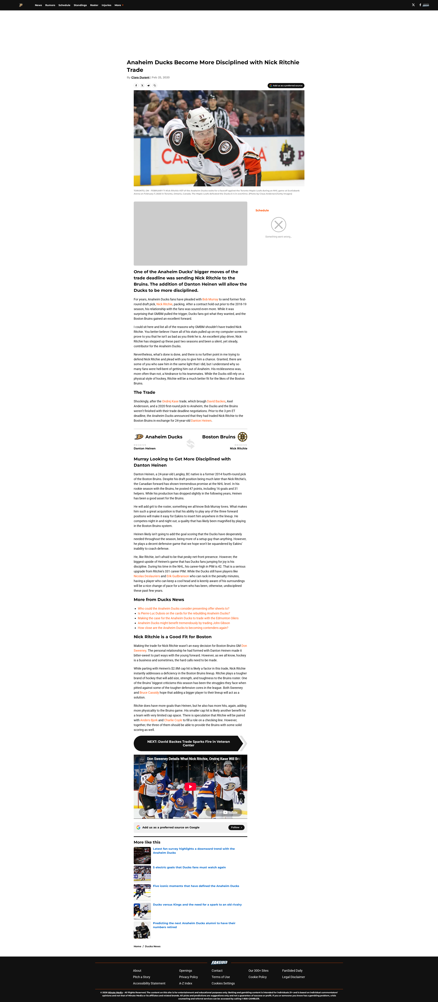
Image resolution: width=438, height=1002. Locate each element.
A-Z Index (185, 983)
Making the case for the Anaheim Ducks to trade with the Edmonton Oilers (188, 618)
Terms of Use (221, 977)
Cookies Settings (223, 983)
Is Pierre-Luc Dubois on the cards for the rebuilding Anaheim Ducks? (184, 613)
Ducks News (152, 946)
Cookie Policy (258, 977)
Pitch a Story (141, 977)
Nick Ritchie (164, 304)
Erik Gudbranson (178, 576)
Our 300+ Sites (258, 970)
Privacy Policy (188, 977)
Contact (217, 970)
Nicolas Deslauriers (147, 576)
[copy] (154, 85)
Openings (185, 970)
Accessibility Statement (149, 983)
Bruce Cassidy (149, 692)
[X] (413, 4)
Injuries (106, 5)
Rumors (50, 5)
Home (137, 946)
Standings (80, 5)
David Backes (216, 401)
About (137, 970)
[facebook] (420, 4)
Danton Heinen (201, 420)
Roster (94, 5)
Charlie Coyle (173, 720)
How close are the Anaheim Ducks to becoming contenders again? (183, 628)
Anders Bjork (149, 720)
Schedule (64, 5)
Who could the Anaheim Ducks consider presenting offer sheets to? (183, 608)
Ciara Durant (140, 77)
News (38, 5)
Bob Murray (210, 299)
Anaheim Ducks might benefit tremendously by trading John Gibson (184, 623)
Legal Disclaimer (293, 977)
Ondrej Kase (170, 401)
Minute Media (115, 992)
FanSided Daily (292, 970)
